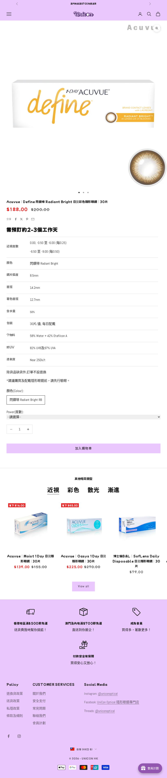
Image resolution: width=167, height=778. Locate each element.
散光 (94, 489)
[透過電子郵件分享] (32, 219)
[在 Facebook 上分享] (15, 219)
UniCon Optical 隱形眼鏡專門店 (118, 702)
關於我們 (39, 693)
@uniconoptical (108, 693)
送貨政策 (13, 701)
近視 (53, 489)
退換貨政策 (15, 693)
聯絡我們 (39, 716)
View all (83, 586)
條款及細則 (15, 716)
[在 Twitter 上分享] (21, 219)
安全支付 (39, 701)
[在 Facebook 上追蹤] (9, 736)
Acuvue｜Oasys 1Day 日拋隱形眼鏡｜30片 (83, 558)
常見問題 (39, 708)
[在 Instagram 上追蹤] (19, 736)
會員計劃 (39, 723)
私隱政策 (13, 708)
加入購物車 (83, 448)
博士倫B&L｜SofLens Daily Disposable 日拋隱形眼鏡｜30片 (136, 561)
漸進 (114, 489)
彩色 (73, 489)
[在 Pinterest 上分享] (27, 219)
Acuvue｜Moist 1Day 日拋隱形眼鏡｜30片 (30, 558)
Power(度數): (15, 412)
